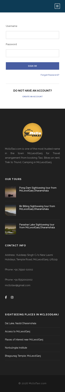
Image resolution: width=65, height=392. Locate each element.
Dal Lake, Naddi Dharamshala (20, 323)
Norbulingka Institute (16, 347)
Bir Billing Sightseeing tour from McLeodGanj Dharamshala (37, 207)
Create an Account (32, 97)
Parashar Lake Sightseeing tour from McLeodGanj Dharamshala (37, 226)
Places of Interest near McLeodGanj (24, 339)
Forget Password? (50, 75)
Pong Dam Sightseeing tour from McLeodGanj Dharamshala (37, 189)
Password (11, 44)
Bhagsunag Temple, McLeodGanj (23, 356)
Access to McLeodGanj (17, 331)
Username (11, 26)
